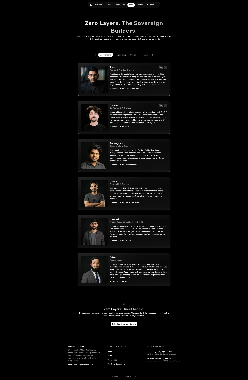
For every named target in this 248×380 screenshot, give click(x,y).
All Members (105, 55)
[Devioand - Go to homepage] (91, 4)
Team (131, 5)
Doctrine (150, 5)
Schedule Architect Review (124, 324)
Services (98, 5)
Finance (144, 55)
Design (133, 55)
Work (109, 5)
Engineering (120, 55)
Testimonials (120, 5)
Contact (140, 5)
